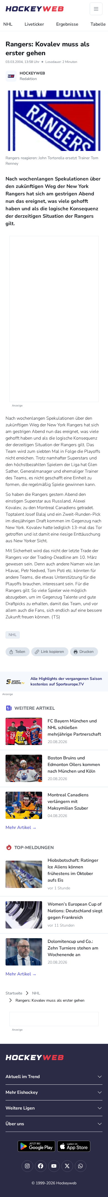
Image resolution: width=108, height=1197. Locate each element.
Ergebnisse (67, 24)
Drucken (86, 651)
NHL (7, 24)
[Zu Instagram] (27, 1166)
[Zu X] (67, 1166)
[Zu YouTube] (54, 1166)
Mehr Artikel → (21, 827)
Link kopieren (52, 651)
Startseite (14, 993)
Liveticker (34, 24)
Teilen (20, 651)
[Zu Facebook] (40, 1166)
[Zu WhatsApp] (80, 1166)
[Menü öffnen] (96, 8)
